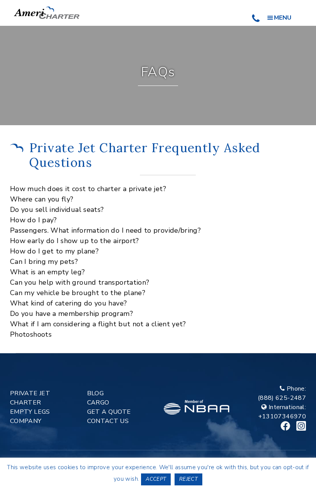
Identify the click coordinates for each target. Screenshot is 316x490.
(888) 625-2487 (282, 398)
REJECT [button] (188, 479)
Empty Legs (30, 412)
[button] (158, 189)
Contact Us (108, 421)
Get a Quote (109, 412)
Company (26, 421)
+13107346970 (282, 416)
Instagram (301, 426)
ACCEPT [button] (156, 479)
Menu (282, 17)
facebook (285, 426)
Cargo (98, 402)
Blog (95, 393)
